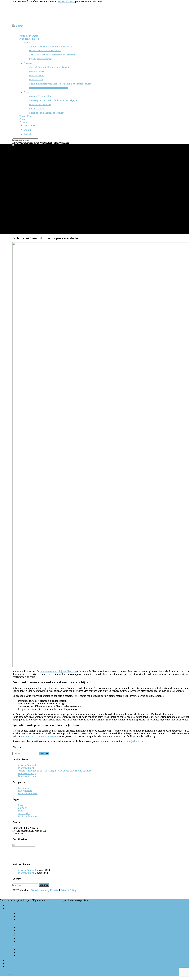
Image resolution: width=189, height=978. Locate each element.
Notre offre (24, 813)
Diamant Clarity (36, 75)
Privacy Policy (68, 890)
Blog (20, 805)
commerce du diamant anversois (39, 736)
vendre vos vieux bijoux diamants (58, 671)
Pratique (28, 63)
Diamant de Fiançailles (40, 96)
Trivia (26, 92)
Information (25, 790)
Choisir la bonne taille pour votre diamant (49, 67)
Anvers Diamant (37, 108)
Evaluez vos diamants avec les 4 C (45, 50)
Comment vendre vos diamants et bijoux (48, 88)
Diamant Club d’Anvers (40, 104)
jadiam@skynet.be (133, 741)
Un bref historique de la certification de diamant (52, 55)
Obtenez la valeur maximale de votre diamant (50, 46)
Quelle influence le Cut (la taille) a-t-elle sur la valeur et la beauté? (60, 84)
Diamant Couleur (37, 71)
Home (21, 810)
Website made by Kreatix (44, 890)
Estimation (24, 788)
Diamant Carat (36, 79)
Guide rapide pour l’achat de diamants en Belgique (53, 100)
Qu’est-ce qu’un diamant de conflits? (46, 113)
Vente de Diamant (27, 793)
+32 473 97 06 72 (66, 1)
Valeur (27, 42)
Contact (22, 807)
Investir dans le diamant (40, 59)
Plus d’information (29, 38)
